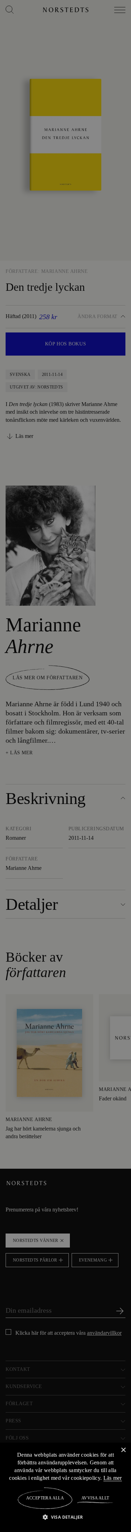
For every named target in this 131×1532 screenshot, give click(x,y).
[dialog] (65, 766)
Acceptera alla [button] (45, 1498)
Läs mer (112, 1477)
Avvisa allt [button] (94, 1498)
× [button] (123, 1449)
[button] (65, 1516)
